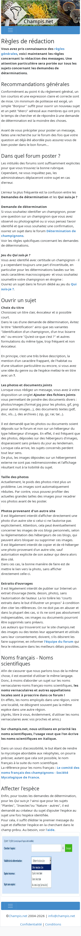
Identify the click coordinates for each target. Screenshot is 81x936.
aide (50, 830)
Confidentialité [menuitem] (31, 924)
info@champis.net (61, 916)
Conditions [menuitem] (53, 924)
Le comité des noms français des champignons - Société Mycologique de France (40, 772)
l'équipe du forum (58, 641)
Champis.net (18, 916)
